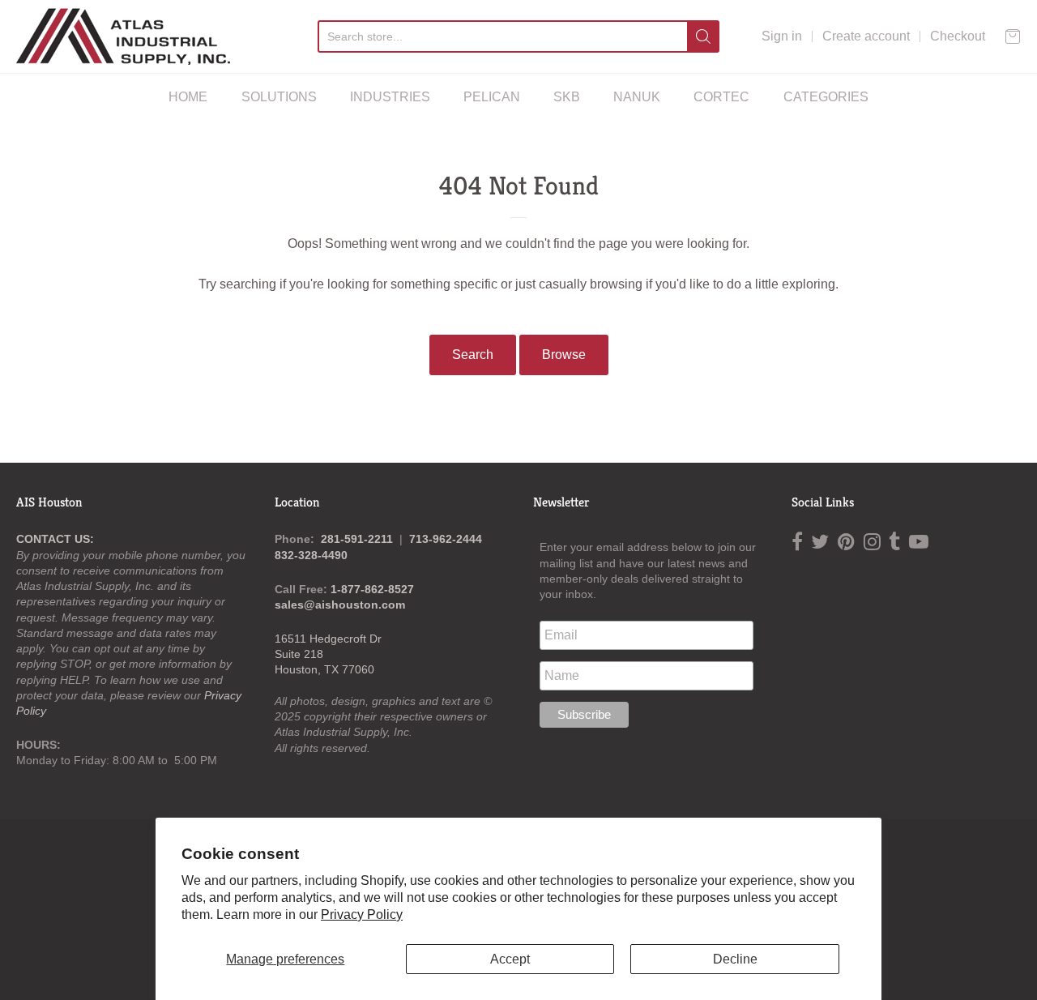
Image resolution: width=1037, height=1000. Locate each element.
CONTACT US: (55, 538)
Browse (564, 354)
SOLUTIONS (279, 97)
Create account (866, 36)
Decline (735, 959)
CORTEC (721, 97)
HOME (188, 97)
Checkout (957, 36)
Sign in (782, 36)
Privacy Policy (362, 914)
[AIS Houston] (123, 36)
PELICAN (491, 97)
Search (472, 354)
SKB (566, 97)
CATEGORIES (825, 97)
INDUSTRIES (390, 97)
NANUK (636, 97)
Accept (510, 959)
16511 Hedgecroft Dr (328, 638)
